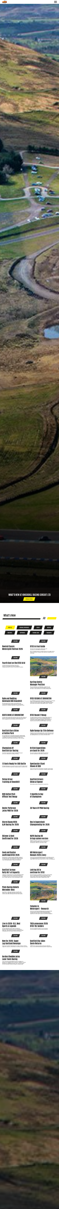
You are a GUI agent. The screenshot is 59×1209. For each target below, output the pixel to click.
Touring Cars (35, 632)
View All (10, 627)
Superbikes (22, 632)
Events (38, 627)
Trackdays (48, 632)
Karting (49, 627)
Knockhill (10, 632)
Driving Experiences (24, 627)
